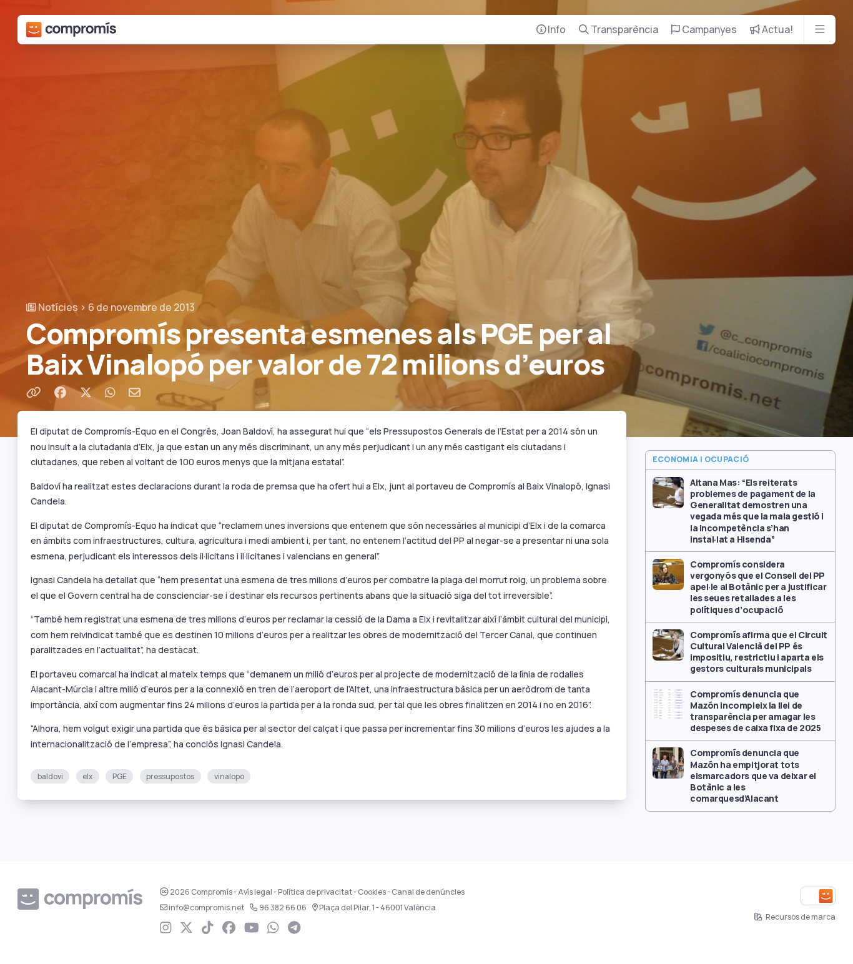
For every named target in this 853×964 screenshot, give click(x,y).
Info (556, 29)
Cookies (372, 892)
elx (87, 776)
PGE (119, 776)
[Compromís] (71, 29)
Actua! (776, 29)
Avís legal (255, 892)
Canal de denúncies (428, 892)
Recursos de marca (800, 917)
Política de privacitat (315, 892)
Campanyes (708, 29)
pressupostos (170, 776)
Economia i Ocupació (701, 460)
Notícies (57, 307)
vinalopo (229, 776)
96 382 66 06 (283, 908)
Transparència (623, 29)
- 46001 (377, 908)
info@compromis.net (206, 908)
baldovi (50, 776)
